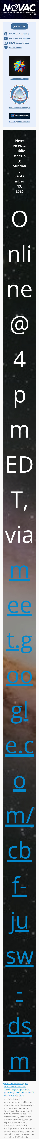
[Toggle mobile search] (31, 14)
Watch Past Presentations (20, 38)
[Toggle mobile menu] (35, 14)
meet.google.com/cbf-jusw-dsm (19, 815)
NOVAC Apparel (15, 47)
